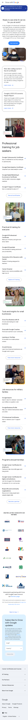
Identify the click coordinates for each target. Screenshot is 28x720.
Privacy (4, 707)
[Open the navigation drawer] (2, 2)
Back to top (13, 612)
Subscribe (10, 654)
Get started (14, 43)
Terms (10, 707)
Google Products (17, 704)
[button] (14, 669)
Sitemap (16, 707)
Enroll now (25, 8)
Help (5, 713)
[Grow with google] (12, 2)
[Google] (5, 700)
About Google (6, 704)
